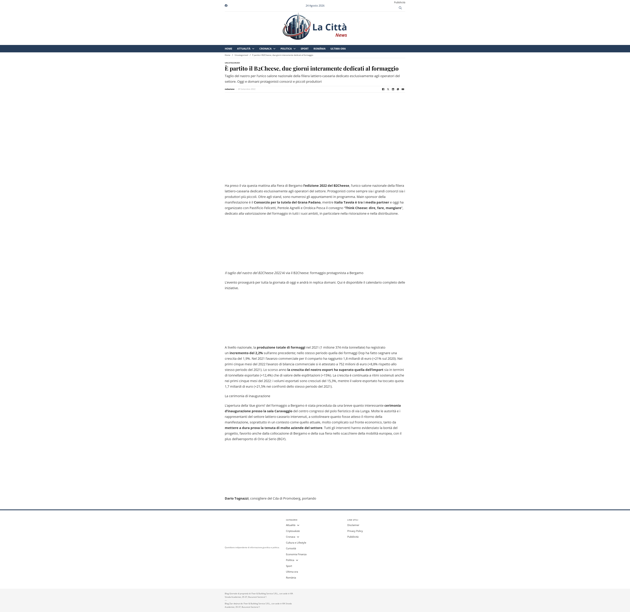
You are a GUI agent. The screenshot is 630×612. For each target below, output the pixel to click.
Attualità (271, 42)
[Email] (402, 89)
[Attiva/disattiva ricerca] (400, 8)
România (347, 42)
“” (373, 208)
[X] (388, 89)
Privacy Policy (355, 531)
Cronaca (293, 42)
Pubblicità (399, 2)
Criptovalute (293, 531)
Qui (340, 282)
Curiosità (291, 548)
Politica (313, 42)
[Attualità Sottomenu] (280, 43)
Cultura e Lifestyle (296, 542)
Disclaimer (353, 525)
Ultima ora (365, 42)
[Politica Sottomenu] (322, 43)
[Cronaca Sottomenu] (302, 43)
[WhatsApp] (397, 89)
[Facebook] (383, 89)
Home (256, 42)
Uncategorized (241, 55)
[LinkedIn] (392, 89)
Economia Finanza (296, 554)
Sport (332, 42)
